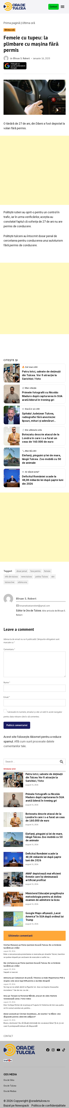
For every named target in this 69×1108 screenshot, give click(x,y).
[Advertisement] (34, 170)
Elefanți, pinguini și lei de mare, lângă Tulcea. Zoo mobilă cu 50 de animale (44, 837)
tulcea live (9, 582)
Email (7, 697)
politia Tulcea (41, 576)
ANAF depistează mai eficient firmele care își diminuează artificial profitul (43, 877)
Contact (53, 6)
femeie (47, 571)
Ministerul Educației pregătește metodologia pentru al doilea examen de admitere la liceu (45, 896)
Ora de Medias (10, 1091)
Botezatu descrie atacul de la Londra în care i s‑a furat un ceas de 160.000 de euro (45, 817)
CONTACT (8, 1036)
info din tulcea (11, 576)
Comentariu (9, 649)
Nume (7, 682)
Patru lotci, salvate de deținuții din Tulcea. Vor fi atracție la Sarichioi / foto (44, 777)
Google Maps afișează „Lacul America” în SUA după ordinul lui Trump (45, 916)
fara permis (35, 571)
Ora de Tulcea (10, 1085)
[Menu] (63, 6)
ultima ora (22, 582)
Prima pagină (12, 23)
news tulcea (26, 576)
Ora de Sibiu (9, 1080)
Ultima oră (28, 23)
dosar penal (22, 571)
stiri (52, 576)
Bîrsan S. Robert (21, 58)
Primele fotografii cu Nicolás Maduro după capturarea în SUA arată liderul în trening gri (45, 797)
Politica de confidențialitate (48, 1105)
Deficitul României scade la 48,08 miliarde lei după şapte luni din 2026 (43, 857)
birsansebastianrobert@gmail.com (34, 605)
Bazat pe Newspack (16, 1105)
